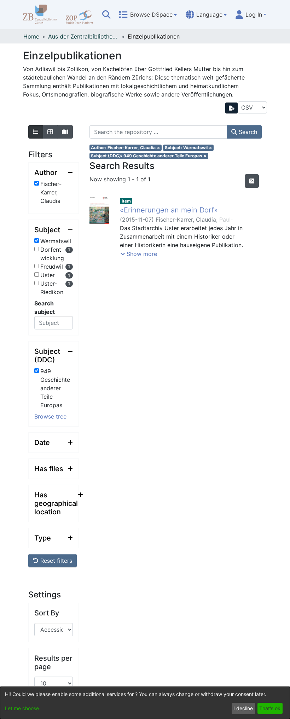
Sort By (46, 613)
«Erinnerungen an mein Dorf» (169, 210)
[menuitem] (148, 14)
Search (247, 131)
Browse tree (50, 416)
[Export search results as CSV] (231, 108)
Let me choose (22, 708)
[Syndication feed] (252, 181)
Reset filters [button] (55, 560)
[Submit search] (106, 14)
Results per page (53, 662)
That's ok (269, 708)
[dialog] (145, 703)
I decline (243, 708)
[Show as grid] (50, 132)
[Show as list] (35, 132)
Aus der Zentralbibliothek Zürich (83, 36)
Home (31, 36)
